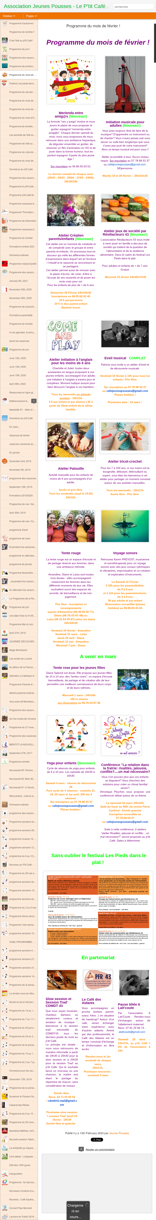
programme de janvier (20, 564)
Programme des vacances (22, 735)
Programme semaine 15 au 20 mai (27, 890)
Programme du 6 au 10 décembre (26, 1113)
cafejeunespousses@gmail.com (126, 164)
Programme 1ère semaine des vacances (30, 924)
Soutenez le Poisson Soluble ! (24, 1096)
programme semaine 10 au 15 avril (27, 933)
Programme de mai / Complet (24, 521)
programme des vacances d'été (25, 813)
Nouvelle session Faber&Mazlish (26, 1139)
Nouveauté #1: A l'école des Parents (28, 787)
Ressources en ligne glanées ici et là (28, 392)
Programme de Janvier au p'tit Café (27, 91)
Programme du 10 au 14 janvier (25, 1053)
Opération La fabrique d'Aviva (24, 675)
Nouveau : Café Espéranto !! (23, 1199)
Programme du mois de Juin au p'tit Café (30, 152)
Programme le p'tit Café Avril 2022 (27, 186)
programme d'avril (18, 529)
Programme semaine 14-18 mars (26, 976)
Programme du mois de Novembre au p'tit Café (33, 109)
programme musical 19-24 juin (25, 838)
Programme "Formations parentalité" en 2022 (32, 212)
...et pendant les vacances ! (23, 581)
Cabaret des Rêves (19, 1104)
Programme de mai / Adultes (24, 504)
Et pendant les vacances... (22, 546)
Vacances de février (19, 435)
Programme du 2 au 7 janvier (24, 1062)
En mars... (14, 426)
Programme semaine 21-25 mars (26, 967)
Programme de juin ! (19, 49)
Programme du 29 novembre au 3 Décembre (32, 1122)
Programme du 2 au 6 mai (22, 907)
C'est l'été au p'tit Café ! (21, 40)
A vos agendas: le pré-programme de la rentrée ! (34, 332)
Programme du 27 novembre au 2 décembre (32, 727)
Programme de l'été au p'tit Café (25, 143)
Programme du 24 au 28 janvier (25, 1036)
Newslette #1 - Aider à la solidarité (27, 409)
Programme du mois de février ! (25, 74)
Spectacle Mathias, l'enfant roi (24, 1130)
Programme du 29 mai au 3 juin (25, 873)
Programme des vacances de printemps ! (30, 57)
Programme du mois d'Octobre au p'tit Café (31, 117)
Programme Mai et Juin (21, 624)
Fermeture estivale (19, 255)
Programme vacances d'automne (26, 229)
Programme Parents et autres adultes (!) (29, 684)
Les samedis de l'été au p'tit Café (26, 134)
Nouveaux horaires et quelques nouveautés (32, 1190)
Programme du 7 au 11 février (24, 1019)
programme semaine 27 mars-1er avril (29, 959)
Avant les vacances (19, 340)
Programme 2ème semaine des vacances (30, 916)
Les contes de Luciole (20, 658)
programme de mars (19, 538)
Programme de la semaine (23, 1087)
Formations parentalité (21, 315)
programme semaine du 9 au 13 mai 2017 (31, 898)
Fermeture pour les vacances (24, 1070)
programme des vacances (22, 478)
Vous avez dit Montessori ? (23, 701)
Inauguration (15, 1173)
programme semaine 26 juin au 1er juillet (30, 830)
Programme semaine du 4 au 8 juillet (28, 821)
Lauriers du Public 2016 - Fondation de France (33, 1216)
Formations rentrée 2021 (22, 246)
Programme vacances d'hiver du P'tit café (30, 203)
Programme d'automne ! (21, 23)
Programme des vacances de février (28, 710)
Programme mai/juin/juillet (22, 263)
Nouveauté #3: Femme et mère (25, 770)
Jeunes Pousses (119, 1133)
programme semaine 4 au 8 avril (26, 950)
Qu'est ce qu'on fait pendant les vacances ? (31, 1001)
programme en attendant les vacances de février (34, 555)
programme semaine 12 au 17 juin (27, 847)
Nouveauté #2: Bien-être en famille (27, 778)
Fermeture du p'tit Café (21, 169)
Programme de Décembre (22, 220)
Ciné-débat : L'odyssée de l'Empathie (28, 1156)
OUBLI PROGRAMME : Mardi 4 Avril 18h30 (31, 941)
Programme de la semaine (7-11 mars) (29, 984)
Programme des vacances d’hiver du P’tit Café (33, 272)
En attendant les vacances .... (24, 589)
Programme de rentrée (21, 237)
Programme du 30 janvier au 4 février (28, 1027)
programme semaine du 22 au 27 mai (28, 881)
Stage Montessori (18, 649)
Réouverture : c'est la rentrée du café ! (28, 795)
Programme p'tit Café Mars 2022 (26, 194)
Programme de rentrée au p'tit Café (27, 126)
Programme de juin (19, 349)
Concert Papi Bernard (20, 1208)
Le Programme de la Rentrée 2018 (27, 598)
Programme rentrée (19, 761)
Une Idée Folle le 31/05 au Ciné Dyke (28, 615)
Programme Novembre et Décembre (28, 572)
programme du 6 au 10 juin (23, 856)
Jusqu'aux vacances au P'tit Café (26, 443)
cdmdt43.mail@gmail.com (62, 1102)
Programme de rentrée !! (21, 31)
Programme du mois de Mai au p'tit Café (30, 160)
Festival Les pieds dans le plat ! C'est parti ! (31, 83)
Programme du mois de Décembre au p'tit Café (33, 100)
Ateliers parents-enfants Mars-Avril (27, 692)
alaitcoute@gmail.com (132, 1032)
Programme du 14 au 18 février (25, 1010)
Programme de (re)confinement (25, 306)
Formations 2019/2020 (21, 495)
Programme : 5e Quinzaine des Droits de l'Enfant (34, 1182)
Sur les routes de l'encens (22, 718)
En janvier (14, 452)
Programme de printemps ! (23, 66)
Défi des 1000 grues (19, 1165)
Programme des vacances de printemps (29, 177)
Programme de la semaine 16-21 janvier (30, 1044)
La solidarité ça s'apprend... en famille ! (29, 1147)
